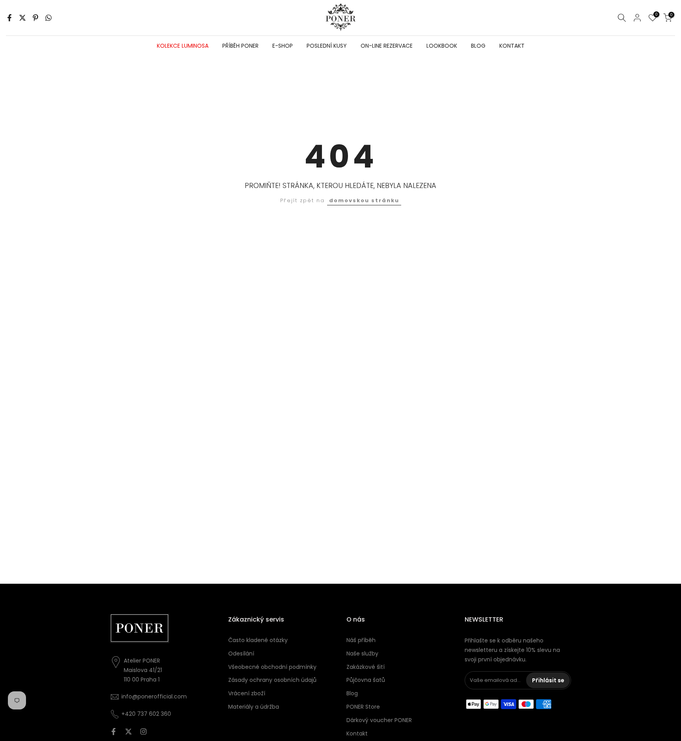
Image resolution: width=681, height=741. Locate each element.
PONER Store (363, 707)
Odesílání (241, 653)
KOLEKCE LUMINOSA (182, 46)
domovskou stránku (364, 200)
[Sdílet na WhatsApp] (48, 17)
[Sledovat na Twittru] (128, 731)
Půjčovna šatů (365, 680)
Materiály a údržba (253, 707)
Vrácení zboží (246, 693)
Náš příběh (361, 640)
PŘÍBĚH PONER (240, 46)
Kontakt (357, 733)
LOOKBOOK (441, 46)
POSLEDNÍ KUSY (327, 46)
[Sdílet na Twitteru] (22, 17)
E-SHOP (282, 46)
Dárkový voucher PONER (379, 720)
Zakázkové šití (365, 667)
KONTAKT (512, 46)
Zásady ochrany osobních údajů (272, 680)
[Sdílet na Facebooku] (9, 17)
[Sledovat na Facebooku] (113, 731)
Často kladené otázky (258, 640)
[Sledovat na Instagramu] (143, 731)
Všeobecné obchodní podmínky (272, 667)
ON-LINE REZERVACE (387, 46)
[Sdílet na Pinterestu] (35, 17)
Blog (352, 693)
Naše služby (362, 653)
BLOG (478, 46)
